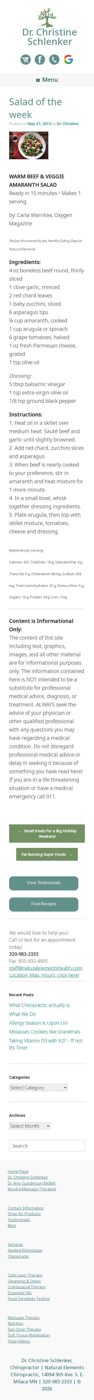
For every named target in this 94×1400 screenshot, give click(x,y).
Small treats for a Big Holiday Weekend (47, 833)
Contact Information (26, 1207)
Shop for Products (24, 1213)
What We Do (22, 1014)
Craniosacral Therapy (26, 1286)
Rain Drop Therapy (24, 1329)
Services (15, 1244)
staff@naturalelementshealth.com (45, 968)
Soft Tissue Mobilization (29, 1335)
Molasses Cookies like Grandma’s (44, 1032)
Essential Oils (20, 1292)
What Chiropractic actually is (39, 1005)
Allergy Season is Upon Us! (38, 1023)
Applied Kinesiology (25, 1250)
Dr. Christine (67, 123)
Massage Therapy (24, 1317)
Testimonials (19, 1219)
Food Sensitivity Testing (29, 1298)
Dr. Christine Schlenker (28, 1177)
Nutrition (15, 1323)
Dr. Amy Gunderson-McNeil (31, 1183)
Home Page (18, 1171)
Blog (12, 1225)
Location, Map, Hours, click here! (44, 975)
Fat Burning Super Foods (47, 854)
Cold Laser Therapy (25, 1275)
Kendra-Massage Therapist (32, 1188)
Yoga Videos (19, 1341)
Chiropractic (18, 1256)
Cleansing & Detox (24, 1281)
